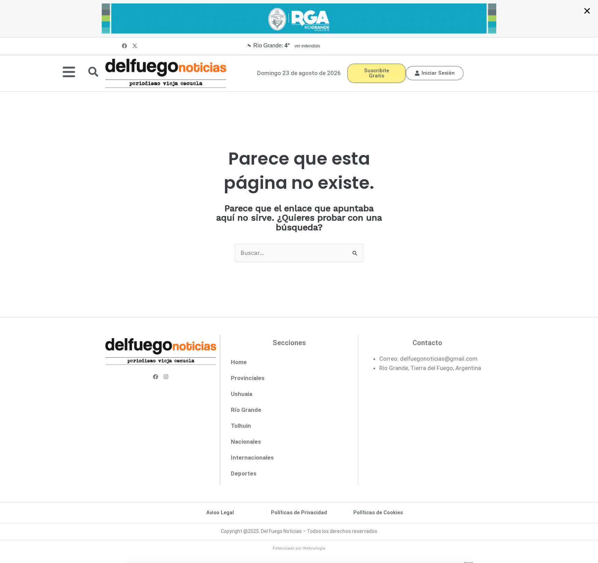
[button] (587, 11)
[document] (299, 281)
